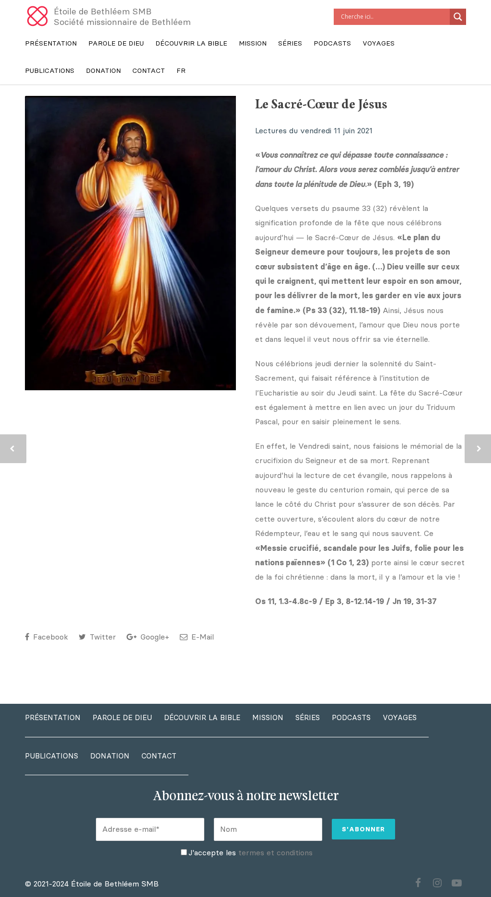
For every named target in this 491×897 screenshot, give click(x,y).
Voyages (378, 43)
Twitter (101, 636)
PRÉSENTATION (51, 43)
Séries (290, 43)
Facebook (49, 636)
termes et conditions (275, 852)
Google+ (153, 636)
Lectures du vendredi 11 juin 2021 (314, 130)
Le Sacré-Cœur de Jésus (321, 105)
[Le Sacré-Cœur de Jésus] (130, 243)
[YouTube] (456, 883)
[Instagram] (437, 883)
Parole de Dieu (116, 43)
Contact (148, 71)
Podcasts (332, 43)
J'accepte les (250, 852)
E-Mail (201, 636)
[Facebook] (418, 883)
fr (181, 71)
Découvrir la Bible (191, 43)
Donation (103, 71)
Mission (253, 43)
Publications (49, 71)
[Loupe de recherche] (458, 17)
